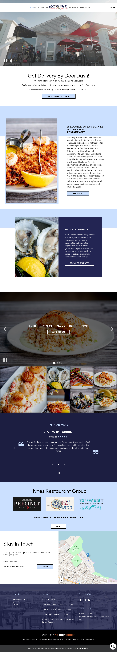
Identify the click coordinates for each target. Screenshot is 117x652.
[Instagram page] (111, 7)
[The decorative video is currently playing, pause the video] (5, 61)
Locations (87, 7)
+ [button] (61, 577)
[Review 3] (64, 464)
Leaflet (103, 583)
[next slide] (112, 329)
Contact (82, 7)
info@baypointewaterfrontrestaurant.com (95, 618)
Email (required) (10, 561)
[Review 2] (58, 464)
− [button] (61, 580)
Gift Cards (41, 7)
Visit (56, 527)
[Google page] (114, 7)
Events (46, 7)
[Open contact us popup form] (113, 646)
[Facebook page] (107, 7)
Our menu (78, 193)
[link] (58, 7)
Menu (35, 7)
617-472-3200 (82, 89)
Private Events (79, 263)
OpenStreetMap (112, 583)
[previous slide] (4, 329)
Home (31, 7)
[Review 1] (53, 464)
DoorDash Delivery (56, 96)
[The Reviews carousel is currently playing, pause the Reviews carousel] (58, 473)
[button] (54, 363)
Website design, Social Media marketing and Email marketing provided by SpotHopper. (58, 639)
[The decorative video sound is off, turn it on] (10, 61)
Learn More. (83, 648)
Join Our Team (75, 7)
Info (70, 7)
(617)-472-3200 (85, 613)
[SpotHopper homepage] (65, 635)
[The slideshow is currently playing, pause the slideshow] (5, 359)
